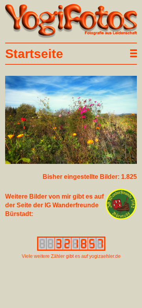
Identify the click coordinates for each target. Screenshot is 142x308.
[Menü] (132, 53)
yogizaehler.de (105, 256)
